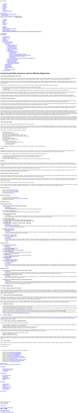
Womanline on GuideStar (9, 229)
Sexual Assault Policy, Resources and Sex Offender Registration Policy (22, 58)
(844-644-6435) (21, 250)
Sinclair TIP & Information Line (13, 62)
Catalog (5, 16)
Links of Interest (12, 57)
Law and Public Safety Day (12, 46)
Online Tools (5, 40)
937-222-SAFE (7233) (13, 261)
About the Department (11, 45)
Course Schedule (3, 407)
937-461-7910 (9, 237)
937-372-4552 (7, 247)
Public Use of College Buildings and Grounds (18, 54)
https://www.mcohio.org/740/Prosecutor (12, 224)
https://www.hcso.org (13, 358)
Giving (15, 14)
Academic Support (6, 36)
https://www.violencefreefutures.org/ (11, 248)
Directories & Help (6, 70)
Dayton (1, 364)
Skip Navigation (3, 34)
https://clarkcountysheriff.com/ (16, 353)
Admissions (5, 19)
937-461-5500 (7, 263)
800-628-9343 (25, 198)
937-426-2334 (7, 246)
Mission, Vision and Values (12, 60)
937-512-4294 (15, 190)
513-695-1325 (7, 280)
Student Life (5, 6)
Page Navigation (3, 33)
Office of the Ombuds (9, 42)
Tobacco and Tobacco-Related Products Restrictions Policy (20, 55)
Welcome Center (6, 388)
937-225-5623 (7, 223)
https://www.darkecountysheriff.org (17, 356)
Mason (9, 364)
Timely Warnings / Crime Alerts (13, 63)
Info (2, 381)
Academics (5, 4)
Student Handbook (8, 66)
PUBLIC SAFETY (6, 29)
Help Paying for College (7, 369)
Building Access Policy (14, 52)
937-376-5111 (7, 259)
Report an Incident (8, 64)
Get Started (5, 3)
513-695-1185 (7, 275)
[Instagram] (3, 408)
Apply (1, 16)
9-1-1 (72, 82)
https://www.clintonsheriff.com (14, 355)
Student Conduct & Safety (7, 41)
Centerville (6, 364)
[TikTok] (2, 408)
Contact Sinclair (6, 383)
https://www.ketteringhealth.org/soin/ (11, 256)
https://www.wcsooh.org (15, 361)
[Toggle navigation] (0, 15)
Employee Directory (6, 384)
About (4, 9)
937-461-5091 (7, 206)
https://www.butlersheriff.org (16, 352)
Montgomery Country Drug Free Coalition (17, 56)
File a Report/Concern (7, 375)
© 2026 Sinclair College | (6, 411)
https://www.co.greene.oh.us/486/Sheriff (18, 357)
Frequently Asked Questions (12, 59)
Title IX (6, 68)
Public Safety (7, 43)
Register (10, 16)
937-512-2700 (65, 82)
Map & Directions (3, 363)
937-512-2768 (14, 189)
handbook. (14, 318)
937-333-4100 (7, 221)
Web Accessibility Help (7, 387)
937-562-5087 (7, 258)
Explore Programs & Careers (8, 368)
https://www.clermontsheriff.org (15, 354)
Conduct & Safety (3, 373)
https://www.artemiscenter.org (10, 207)
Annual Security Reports (11, 47)
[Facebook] (1, 408)
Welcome (4, 38)
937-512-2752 (15, 191)
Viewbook (15, 16)
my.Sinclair (5, 10)
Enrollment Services (6, 37)
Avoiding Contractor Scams (12, 44)
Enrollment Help (10, 407)
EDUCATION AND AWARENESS (9, 30)
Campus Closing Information (12, 48)
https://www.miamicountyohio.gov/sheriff (18, 359)
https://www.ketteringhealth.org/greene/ (12, 253)
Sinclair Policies (8, 65)
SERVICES (5, 27)
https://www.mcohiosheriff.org (18, 360)
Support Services (6, 39)
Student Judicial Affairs (9, 67)
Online (12, 364)
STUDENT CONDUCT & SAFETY (10, 28)
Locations (4, 24)
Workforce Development (7, 11)
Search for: (2, 17)
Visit (20, 16)
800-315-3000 (3, 405)
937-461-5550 (7, 238)
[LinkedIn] (5, 408)
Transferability (5, 370)
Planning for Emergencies (12, 61)
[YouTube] (6, 408)
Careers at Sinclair (6, 389)
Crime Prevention (13, 53)
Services (4, 5)
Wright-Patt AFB (18, 364)
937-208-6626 (19, 198)
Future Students (2, 366)
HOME (4, 26)
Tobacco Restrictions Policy (10, 69)
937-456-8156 (7, 271)
